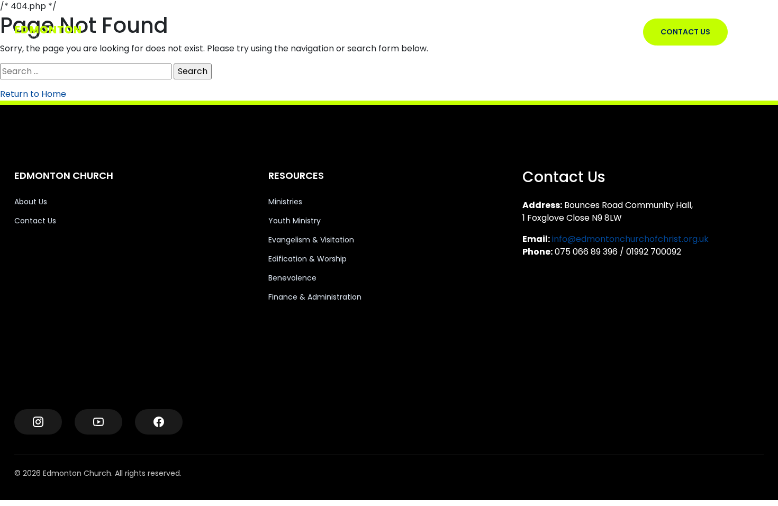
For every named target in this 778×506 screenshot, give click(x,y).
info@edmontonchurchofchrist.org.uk (630, 239)
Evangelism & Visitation (311, 239)
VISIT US (399, 31)
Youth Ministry (294, 220)
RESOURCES (448, 31)
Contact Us (35, 220)
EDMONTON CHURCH (331, 31)
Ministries (285, 201)
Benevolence (292, 278)
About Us (30, 201)
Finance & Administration (314, 297)
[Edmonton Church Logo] (66, 32)
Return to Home (33, 94)
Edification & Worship (307, 259)
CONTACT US (685, 31)
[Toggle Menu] (755, 32)
